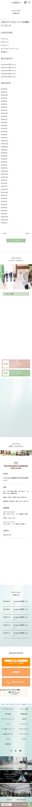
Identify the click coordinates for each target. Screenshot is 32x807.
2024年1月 (4, 137)
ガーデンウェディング (8, 719)
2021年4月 (4, 210)
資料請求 (16, 672)
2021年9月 (4, 195)
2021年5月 (4, 207)
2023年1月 (4, 168)
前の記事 (5, 233)
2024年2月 (4, 134)
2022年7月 (4, 180)
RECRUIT (9, 799)
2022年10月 (4, 177)
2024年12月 (4, 113)
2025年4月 (4, 107)
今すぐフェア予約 (16, 662)
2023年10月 (4, 146)
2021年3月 (4, 213)
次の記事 (27, 233)
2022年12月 (4, 171)
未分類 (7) (4, 52)
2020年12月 (4, 216)
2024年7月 (4, 119)
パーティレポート (24, 734)
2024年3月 (4, 131)
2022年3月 (4, 186)
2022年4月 (4, 183)
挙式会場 (8, 714)
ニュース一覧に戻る (16, 240)
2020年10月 (4, 219)
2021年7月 (4, 201)
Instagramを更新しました (8, 64)
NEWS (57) (5, 42)
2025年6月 (4, 101)
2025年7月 (4, 98)
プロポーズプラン (24, 729)
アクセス (24, 739)
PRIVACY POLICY (21, 799)
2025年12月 (4, 95)
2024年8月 (4, 116)
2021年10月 (4, 192)
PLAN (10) (4, 45)
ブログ (8, 739)
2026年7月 (4, 92)
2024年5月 (4, 125)
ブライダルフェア (8, 709)
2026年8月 (4, 88)
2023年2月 (4, 165)
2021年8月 (4, 198)
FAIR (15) (4, 39)
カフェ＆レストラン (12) (10, 49)
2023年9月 (4, 149)
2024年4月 (4, 128)
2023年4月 (4, 158)
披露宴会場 (24, 714)
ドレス (8, 724)
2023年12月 (4, 140)
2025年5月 (4, 104)
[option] (16, 276)
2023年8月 (4, 152)
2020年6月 (4, 222)
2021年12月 (4, 189)
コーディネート (24, 724)
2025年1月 (4, 110)
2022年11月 (4, 174)
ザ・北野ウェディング (8, 729)
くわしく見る (9, 294)
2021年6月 (4, 204)
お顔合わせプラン (8, 734)
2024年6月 (4, 122)
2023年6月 (4, 155)
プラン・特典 (24, 709)
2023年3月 (4, 162)
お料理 (24, 719)
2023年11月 (4, 143)
